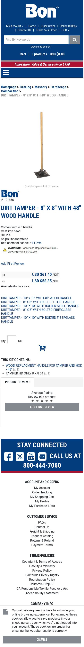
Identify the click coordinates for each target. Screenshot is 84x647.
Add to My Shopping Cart (42, 348)
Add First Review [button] (12, 263)
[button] (42, 54)
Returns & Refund (42, 540)
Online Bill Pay (68, 26)
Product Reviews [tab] (17, 382)
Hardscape (58, 87)
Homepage (8, 87)
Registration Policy (42, 579)
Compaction (9, 91)
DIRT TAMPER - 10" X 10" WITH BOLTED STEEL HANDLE (40, 306)
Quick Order (48, 26)
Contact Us (24, 30)
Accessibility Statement (42, 593)
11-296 (37, 243)
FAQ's (42, 522)
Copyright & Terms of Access (42, 561)
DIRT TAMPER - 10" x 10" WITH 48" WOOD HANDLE (36, 298)
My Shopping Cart (42, 497)
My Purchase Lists (42, 506)
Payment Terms (42, 545)
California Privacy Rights (42, 575)
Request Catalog (42, 536)
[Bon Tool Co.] (42, 11)
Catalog (25, 87)
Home (32, 26)
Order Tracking (42, 492)
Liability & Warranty (42, 566)
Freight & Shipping (42, 531)
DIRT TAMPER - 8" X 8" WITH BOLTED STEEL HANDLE (38, 302)
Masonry (41, 87)
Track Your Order (46, 30)
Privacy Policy (42, 570)
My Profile (42, 501)
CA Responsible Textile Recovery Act (42, 588)
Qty (3, 341)
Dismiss (42, 640)
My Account (42, 488)
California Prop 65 (42, 584)
